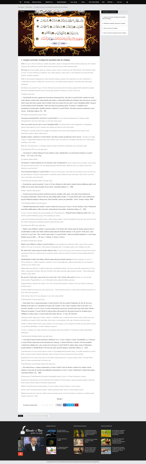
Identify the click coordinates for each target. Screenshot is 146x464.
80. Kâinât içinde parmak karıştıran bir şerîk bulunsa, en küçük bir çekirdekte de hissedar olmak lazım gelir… (91, 433)
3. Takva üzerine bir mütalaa (110, 28)
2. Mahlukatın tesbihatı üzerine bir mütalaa (113, 23)
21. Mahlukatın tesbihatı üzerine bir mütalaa (62, 448)
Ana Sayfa (21, 7)
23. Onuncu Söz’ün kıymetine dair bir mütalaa (63, 431)
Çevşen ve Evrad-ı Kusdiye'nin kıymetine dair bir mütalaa (36, 415)
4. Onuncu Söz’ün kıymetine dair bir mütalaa (114, 33)
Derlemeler (29, 7)
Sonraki (60, 399)
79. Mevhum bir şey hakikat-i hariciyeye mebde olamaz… (91, 441)
